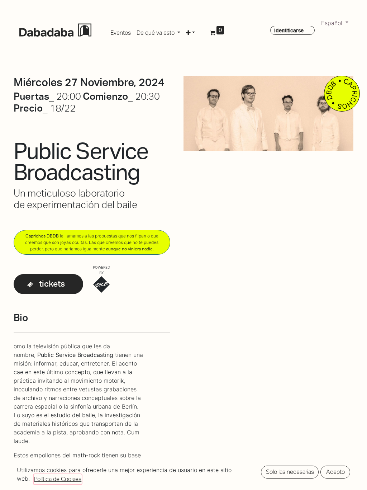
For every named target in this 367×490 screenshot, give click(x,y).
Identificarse (289, 30)
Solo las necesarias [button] (290, 471)
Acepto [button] (335, 471)
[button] (190, 31)
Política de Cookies (57, 479)
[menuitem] (121, 31)
